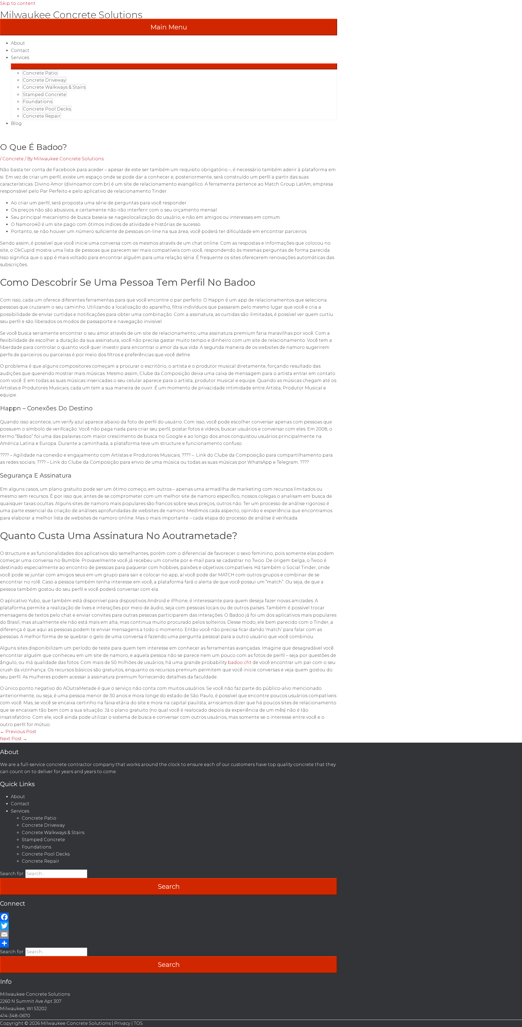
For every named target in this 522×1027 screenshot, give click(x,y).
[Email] (168, 934)
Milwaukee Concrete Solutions (71, 15)
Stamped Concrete (44, 94)
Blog (16, 123)
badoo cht (239, 662)
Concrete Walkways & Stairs (54, 87)
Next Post (13, 738)
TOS (138, 1023)
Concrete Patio (40, 73)
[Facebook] (168, 917)
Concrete (13, 158)
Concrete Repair (41, 116)
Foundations (37, 101)
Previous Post (18, 731)
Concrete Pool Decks (47, 109)
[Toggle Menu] (174, 66)
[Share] (168, 943)
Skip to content (18, 3)
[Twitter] (168, 925)
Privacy (122, 1023)
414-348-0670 (15, 1015)
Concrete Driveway (44, 80)
